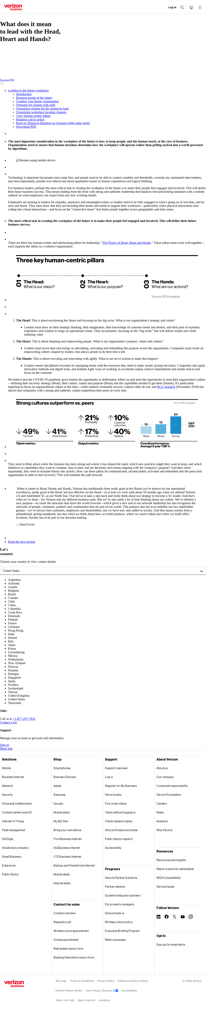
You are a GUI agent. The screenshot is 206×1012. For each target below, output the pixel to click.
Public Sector (10, 874)
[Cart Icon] (191, 7)
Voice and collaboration (17, 803)
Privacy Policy (105, 980)
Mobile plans (62, 812)
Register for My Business (121, 785)
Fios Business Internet (67, 839)
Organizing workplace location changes (41, 112)
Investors (162, 821)
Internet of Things (13, 821)
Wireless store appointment (71, 931)
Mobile (6, 768)
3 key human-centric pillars (33, 115)
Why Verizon (165, 830)
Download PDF (7, 80)
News (160, 812)
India (11, 634)
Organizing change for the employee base (42, 108)
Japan (11, 645)
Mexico (13, 655)
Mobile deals (62, 874)
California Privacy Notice (132, 980)
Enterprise (8, 865)
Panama (13, 670)
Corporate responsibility (172, 785)
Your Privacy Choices (99, 990)
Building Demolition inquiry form (74, 957)
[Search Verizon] (182, 7)
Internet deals (62, 883)
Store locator (113, 794)
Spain (11, 681)
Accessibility (113, 847)
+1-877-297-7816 (24, 718)
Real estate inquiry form (68, 948)
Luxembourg (16, 652)
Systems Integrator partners (123, 895)
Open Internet (86, 1000)
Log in (109, 777)
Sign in (4, 745)
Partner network (115, 886)
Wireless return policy (119, 922)
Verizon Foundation (169, 794)
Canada (13, 598)
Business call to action (30, 119)
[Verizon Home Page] (14, 983)
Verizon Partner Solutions (121, 877)
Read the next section (21, 541)
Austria (12, 587)
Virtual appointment (66, 939)
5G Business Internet (67, 847)
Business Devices (65, 777)
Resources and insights (171, 860)
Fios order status (116, 803)
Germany (14, 627)
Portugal (13, 674)
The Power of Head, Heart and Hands (126, 242)
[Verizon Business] (13, 7)
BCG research (166, 387)
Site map (61, 980)
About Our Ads (65, 1000)
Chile (11, 601)
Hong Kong (15, 630)
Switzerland (15, 688)
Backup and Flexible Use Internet (74, 865)
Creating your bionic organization (37, 101)
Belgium (13, 590)
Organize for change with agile (35, 105)
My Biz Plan (61, 821)
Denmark (14, 616)
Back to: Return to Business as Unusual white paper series (53, 123)
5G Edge (7, 839)
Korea (12, 648)
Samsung (60, 794)
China (12, 605)
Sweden (13, 684)
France (12, 623)
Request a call (62, 922)
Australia (14, 583)
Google (58, 803)
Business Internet (13, 777)
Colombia (14, 608)
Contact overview (64, 913)
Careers (162, 803)
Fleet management (13, 830)
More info (6, 748)
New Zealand (16, 663)
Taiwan (13, 692)
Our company (165, 777)
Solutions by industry (15, 847)
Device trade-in (114, 913)
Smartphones (62, 768)
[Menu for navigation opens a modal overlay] (200, 7)
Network (7, 785)
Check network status (118, 821)
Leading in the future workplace (28, 90)
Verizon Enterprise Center (121, 830)
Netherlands (15, 659)
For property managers (119, 904)
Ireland (12, 637)
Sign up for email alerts (171, 944)
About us (162, 768)
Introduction (24, 94)
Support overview (116, 768)
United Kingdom (19, 695)
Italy (11, 641)
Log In (172, 7)
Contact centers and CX (17, 812)
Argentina (14, 579)
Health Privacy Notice (69, 990)
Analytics (104, 1000)
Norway (13, 666)
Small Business (11, 856)
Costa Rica (15, 612)
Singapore (14, 677)
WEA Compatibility (169, 877)
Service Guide (165, 886)
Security (7, 794)
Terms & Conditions (82, 980)
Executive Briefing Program (122, 931)
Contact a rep (8, 722)
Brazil (12, 594)
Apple (57, 785)
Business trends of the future (34, 97)
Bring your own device (67, 830)
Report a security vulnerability (175, 869)
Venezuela (14, 703)
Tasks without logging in (120, 812)
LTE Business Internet (67, 856)
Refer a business (115, 939)
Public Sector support (119, 839)
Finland (13, 619)
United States (11, 570)
